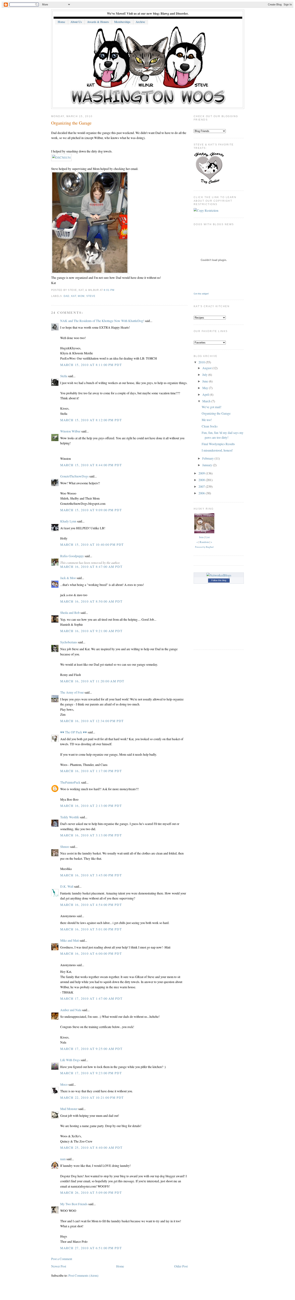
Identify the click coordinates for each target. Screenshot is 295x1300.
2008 (202, 480)
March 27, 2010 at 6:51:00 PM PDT (91, 1248)
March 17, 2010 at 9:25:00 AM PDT (91, 1049)
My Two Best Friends (73, 1204)
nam (63, 1159)
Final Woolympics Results (218, 444)
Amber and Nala (70, 1010)
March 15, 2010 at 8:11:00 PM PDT (91, 365)
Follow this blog (218, 580)
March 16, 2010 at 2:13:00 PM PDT (91, 805)
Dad (67, 296)
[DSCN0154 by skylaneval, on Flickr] (61, 157)
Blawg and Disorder (174, 13)
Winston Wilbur (70, 431)
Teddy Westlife (69, 817)
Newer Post (58, 1266)
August (207, 368)
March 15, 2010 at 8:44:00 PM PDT (91, 465)
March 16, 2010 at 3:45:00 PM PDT (91, 875)
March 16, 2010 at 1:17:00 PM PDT (91, 771)
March (206, 401)
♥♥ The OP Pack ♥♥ (73, 732)
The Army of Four (72, 692)
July (205, 374)
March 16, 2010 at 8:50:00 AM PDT (91, 601)
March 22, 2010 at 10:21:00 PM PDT (92, 1097)
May (205, 388)
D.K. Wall (66, 886)
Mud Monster (68, 1109)
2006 (202, 493)
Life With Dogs (70, 1060)
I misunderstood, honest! (217, 450)
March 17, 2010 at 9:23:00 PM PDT (91, 1073)
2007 (202, 486)
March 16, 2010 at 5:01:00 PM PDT (91, 929)
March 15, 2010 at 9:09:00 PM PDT (91, 510)
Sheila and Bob (70, 612)
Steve (90, 296)
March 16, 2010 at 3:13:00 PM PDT (91, 835)
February (208, 458)
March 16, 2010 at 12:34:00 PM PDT (92, 721)
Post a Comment (61, 1259)
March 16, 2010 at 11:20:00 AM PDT (92, 681)
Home (120, 1266)
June (205, 381)
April (206, 394)
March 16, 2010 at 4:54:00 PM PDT (91, 904)
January (207, 465)
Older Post (181, 1266)
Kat (73, 296)
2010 (202, 362)
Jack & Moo (68, 578)
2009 (202, 473)
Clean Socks (210, 426)
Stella (63, 376)
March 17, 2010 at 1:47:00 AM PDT (91, 998)
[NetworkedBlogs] (218, 575)
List (207, 537)
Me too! (207, 420)
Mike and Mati (69, 940)
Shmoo (64, 846)
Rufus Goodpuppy (72, 556)
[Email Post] (115, 290)
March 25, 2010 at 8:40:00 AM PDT (91, 1147)
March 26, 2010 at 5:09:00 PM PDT (91, 1192)
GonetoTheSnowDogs (74, 476)
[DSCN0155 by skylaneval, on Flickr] (89, 272)
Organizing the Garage (71, 123)
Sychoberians (68, 642)
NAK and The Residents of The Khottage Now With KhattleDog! (102, 321)
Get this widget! (201, 293)
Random (204, 542)
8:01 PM (109, 290)
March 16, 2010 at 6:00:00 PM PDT (91, 953)
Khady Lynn (68, 521)
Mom (81, 296)
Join (201, 537)
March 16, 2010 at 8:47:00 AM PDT (91, 566)
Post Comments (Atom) (83, 1275)
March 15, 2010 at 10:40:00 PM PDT (92, 544)
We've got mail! (211, 407)
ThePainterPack (70, 782)
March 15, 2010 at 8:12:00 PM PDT (91, 420)
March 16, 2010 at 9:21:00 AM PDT (91, 631)
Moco (64, 1084)
